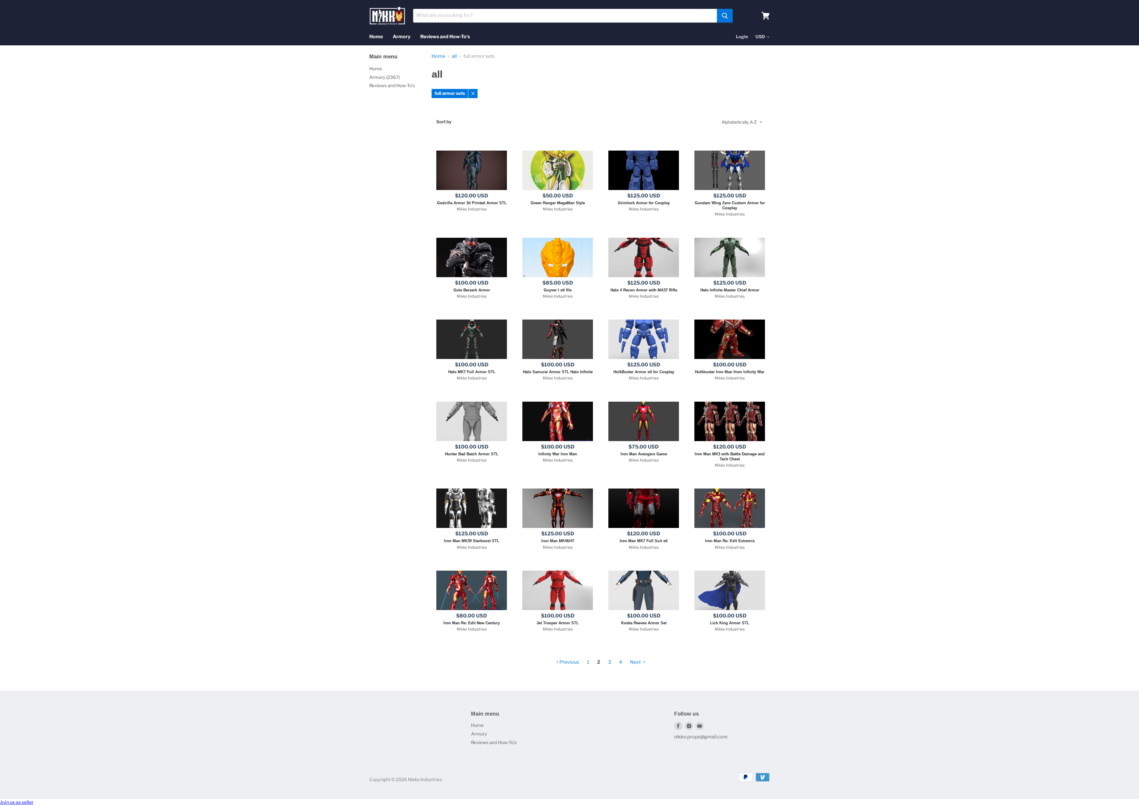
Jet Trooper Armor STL (558, 623)
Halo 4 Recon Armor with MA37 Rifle (643, 290)
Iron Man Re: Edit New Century (471, 623)
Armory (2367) (384, 77)
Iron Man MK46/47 (557, 541)
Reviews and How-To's (445, 36)
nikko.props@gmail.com (701, 737)
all (454, 56)
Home (376, 36)
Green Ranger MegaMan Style (558, 203)
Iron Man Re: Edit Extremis (730, 541)
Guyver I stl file (558, 290)
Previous (569, 662)
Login (742, 36)
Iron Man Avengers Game (644, 454)
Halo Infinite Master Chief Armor (729, 290)
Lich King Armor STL (729, 623)
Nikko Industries (472, 209)
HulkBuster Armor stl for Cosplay (643, 372)
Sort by (443, 122)
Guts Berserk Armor (472, 290)
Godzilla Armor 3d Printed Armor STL (472, 203)
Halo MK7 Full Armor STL (471, 372)
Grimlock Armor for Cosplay (644, 203)
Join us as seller (17, 802)
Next (636, 662)
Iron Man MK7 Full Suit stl (644, 541)
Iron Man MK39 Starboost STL (471, 541)
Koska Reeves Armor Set (643, 623)
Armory (402, 36)
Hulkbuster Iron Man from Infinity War (729, 372)
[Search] (725, 16)
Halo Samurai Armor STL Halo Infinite (558, 372)
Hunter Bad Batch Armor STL (471, 454)
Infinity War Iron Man (557, 454)
